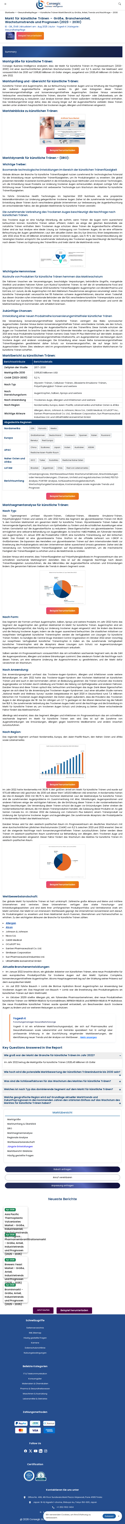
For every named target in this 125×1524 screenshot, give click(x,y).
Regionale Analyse (17, 1137)
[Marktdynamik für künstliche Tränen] (62, 258)
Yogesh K (19, 1018)
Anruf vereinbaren (62, 1177)
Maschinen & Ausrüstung (35, 1393)
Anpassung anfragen (62, 1185)
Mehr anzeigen (88, 1037)
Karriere (35, 1342)
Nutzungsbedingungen (35, 1352)
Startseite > (10, 12)
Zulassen (109, 1516)
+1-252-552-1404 (65, 1507)
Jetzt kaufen (10, 36)
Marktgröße (14, 1119)
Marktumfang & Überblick (21, 1123)
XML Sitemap (35, 1332)
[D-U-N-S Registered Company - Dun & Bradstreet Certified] (41, 1476)
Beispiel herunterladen (30, 35)
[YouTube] (35, 1451)
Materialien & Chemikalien (35, 1383)
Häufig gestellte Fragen (20, 1155)
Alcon (9, 927)
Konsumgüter (35, 1378)
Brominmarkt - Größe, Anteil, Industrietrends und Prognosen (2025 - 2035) (14, 1294)
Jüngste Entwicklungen (20, 1146)
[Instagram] (45, 1451)
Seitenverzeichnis (35, 1327)
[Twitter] (30, 1451)
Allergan (11, 923)
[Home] (50, 4)
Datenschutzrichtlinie (35, 1347)
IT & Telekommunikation (35, 1373)
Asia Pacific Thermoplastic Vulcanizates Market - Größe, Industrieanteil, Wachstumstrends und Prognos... (16, 1223)
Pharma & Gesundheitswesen (35, 1388)
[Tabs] (62, 51)
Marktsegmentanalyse (19, 1133)
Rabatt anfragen (62, 1169)
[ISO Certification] (29, 1476)
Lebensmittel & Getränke (35, 1398)
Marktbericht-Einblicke (19, 1151)
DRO (9, 1128)
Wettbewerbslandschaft (21, 1142)
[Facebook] (25, 1451)
